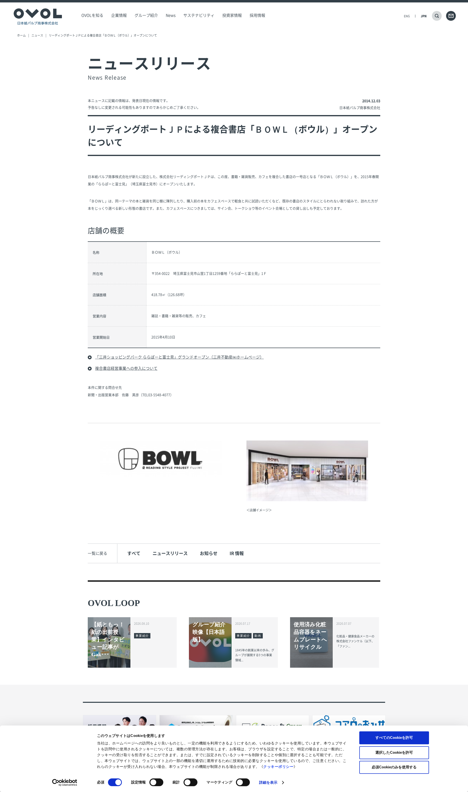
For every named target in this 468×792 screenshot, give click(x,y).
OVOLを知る (92, 15)
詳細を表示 (268, 782)
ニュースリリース (170, 553)
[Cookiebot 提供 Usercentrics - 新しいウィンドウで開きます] (64, 782)
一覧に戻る (97, 553)
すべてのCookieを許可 (394, 737)
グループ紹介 (146, 15)
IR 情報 (237, 553)
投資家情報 (232, 15)
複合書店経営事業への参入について (126, 368)
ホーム (21, 35)
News (171, 15)
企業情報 (119, 15)
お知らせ (208, 553)
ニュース (37, 35)
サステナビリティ (198, 15)
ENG (407, 16)
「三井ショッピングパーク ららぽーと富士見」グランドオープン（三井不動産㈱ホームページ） (179, 357)
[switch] (156, 782)
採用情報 (257, 15)
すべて (133, 553)
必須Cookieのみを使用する (394, 767)
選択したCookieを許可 (394, 752)
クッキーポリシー (278, 766)
